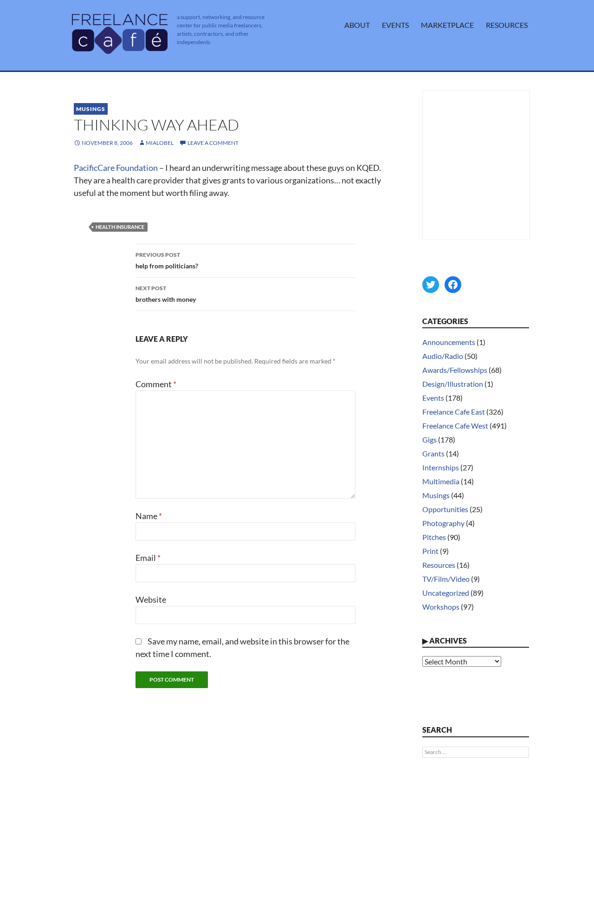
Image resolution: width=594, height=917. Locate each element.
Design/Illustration (452, 383)
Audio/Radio (442, 355)
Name (149, 516)
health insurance (120, 227)
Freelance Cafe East (453, 411)
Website (151, 599)
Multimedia (440, 481)
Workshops (440, 606)
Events (395, 24)
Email (148, 558)
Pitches (434, 537)
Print (430, 550)
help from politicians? (167, 260)
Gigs (429, 439)
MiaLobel (160, 142)
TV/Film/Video (446, 578)
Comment (156, 384)
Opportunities (445, 509)
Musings (90, 108)
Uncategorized (445, 592)
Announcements (448, 342)
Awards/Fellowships (454, 369)
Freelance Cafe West (455, 425)
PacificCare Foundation (116, 168)
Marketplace (447, 24)
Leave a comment (213, 142)
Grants (433, 453)
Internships (440, 467)
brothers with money (166, 294)
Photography (443, 523)
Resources (507, 24)
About (357, 24)
